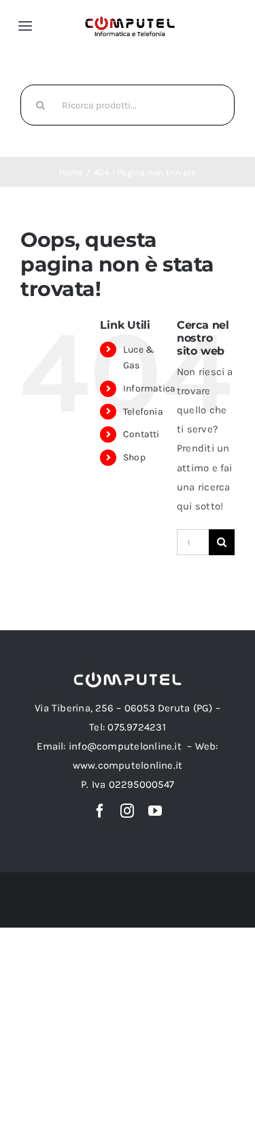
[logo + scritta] (130, 20)
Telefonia (143, 411)
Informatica (149, 388)
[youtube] (155, 811)
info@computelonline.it (125, 746)
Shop (134, 457)
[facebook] (100, 811)
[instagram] (127, 811)
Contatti (141, 434)
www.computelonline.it (128, 765)
